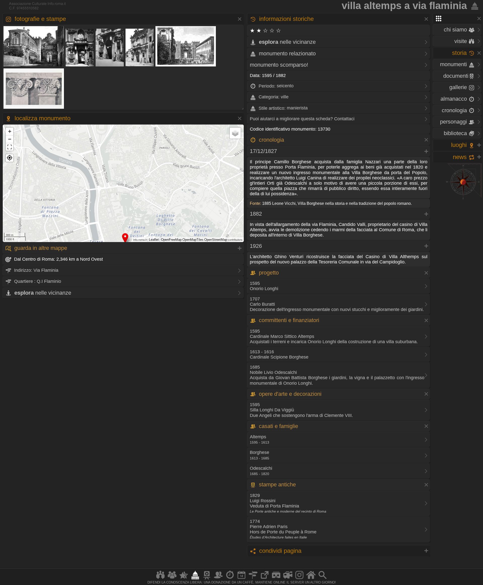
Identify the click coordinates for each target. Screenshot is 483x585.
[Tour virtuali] (276, 579)
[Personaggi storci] (218, 579)
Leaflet (154, 240)
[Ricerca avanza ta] (322, 579)
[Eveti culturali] (241, 579)
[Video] (288, 579)
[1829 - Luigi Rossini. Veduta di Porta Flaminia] (186, 66)
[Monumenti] (195, 579)
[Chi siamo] (172, 579)
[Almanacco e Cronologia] (230, 579)
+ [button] (9, 131)
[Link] (264, 579)
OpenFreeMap (171, 240)
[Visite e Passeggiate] (160, 579)
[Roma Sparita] (207, 579)
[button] (9, 158)
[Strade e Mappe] (253, 579)
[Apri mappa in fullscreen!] (9, 147)
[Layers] (235, 133)
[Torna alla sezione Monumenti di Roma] (473, 5)
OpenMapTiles (193, 240)
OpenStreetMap (215, 240)
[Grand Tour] (183, 579)
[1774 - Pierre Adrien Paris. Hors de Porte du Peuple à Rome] (34, 108)
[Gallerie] (299, 579)
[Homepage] (311, 579)
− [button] (9, 139)
